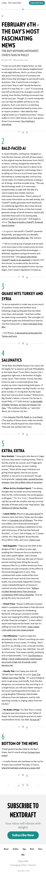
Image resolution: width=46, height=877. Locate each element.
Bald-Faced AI (14, 148)
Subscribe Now (37, 3)
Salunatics (12, 360)
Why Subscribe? (14, 3)
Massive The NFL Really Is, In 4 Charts (25, 417)
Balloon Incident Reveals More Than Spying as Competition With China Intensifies (20, 591)
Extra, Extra (13, 450)
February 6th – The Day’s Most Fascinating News (20, 35)
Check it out (34, 540)
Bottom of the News (20, 743)
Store (40, 849)
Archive (15, 849)
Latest (4, 3)
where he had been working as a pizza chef (21, 768)
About (6, 849)
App (24, 849)
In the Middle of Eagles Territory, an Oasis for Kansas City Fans (22, 404)
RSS (23, 854)
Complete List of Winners (21, 520)
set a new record (32, 514)
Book (32, 849)
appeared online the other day (15, 238)
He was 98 (34, 719)
